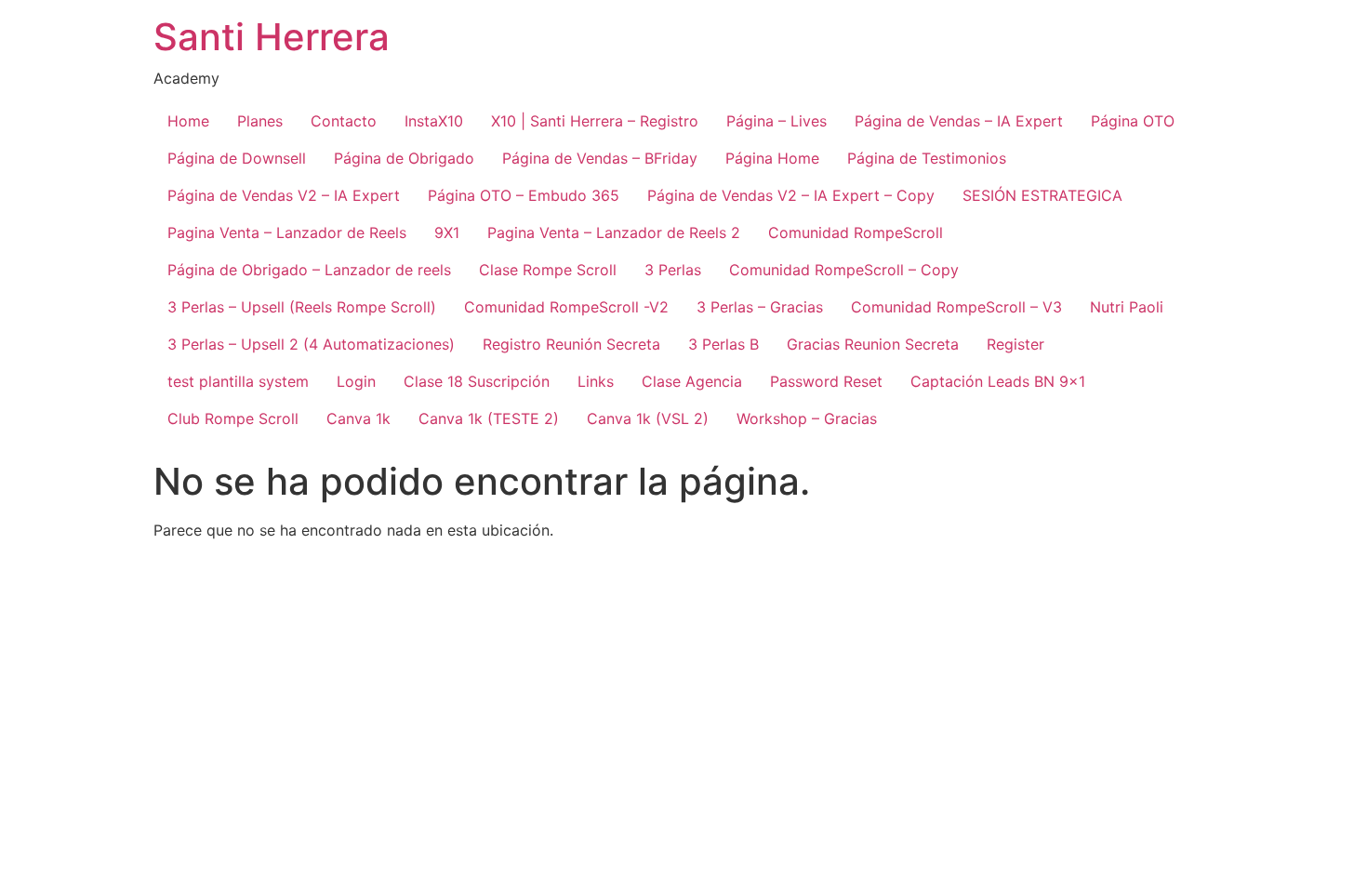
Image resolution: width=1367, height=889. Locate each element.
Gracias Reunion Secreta (873, 344)
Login (356, 381)
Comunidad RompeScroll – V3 (956, 307)
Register (1015, 344)
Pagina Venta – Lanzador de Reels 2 (613, 232)
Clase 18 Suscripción (477, 381)
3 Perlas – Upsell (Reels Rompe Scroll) (301, 307)
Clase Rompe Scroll (548, 269)
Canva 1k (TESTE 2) (488, 418)
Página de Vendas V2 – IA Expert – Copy (791, 195)
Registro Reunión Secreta (571, 344)
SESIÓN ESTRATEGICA (1042, 195)
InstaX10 (434, 121)
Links (595, 381)
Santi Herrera (271, 37)
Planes (260, 121)
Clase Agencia (692, 381)
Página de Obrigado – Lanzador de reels (309, 269)
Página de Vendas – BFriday (599, 158)
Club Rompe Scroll (233, 418)
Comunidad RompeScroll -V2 (566, 307)
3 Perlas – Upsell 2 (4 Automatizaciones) (311, 344)
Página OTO (1133, 121)
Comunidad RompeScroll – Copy (844, 269)
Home (188, 121)
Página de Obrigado (404, 158)
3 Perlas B (723, 344)
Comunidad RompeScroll (855, 232)
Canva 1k (358, 418)
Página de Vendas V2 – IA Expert (283, 195)
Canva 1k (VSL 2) (648, 418)
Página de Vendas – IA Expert (959, 121)
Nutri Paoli (1126, 307)
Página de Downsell (236, 158)
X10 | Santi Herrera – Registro (594, 121)
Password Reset (826, 381)
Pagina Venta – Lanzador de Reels (286, 232)
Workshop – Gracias (807, 418)
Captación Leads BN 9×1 (997, 381)
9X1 (446, 232)
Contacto (344, 121)
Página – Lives (776, 121)
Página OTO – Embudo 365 (523, 195)
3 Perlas (672, 269)
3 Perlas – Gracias (760, 307)
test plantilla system (238, 381)
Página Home (772, 158)
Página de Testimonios (926, 158)
